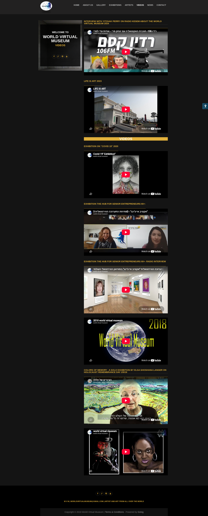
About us (88, 5)
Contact (161, 5)
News (150, 5)
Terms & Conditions (114, 512)
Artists (129, 5)
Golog (140, 512)
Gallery (101, 5)
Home (76, 5)
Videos (140, 5)
